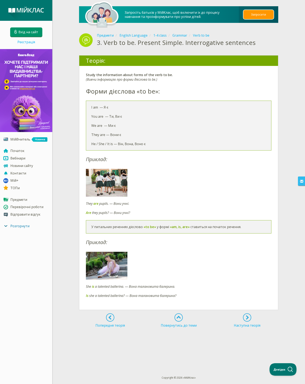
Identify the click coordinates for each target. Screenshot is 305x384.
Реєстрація (26, 42)
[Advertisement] (178, 344)
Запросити (258, 14)
